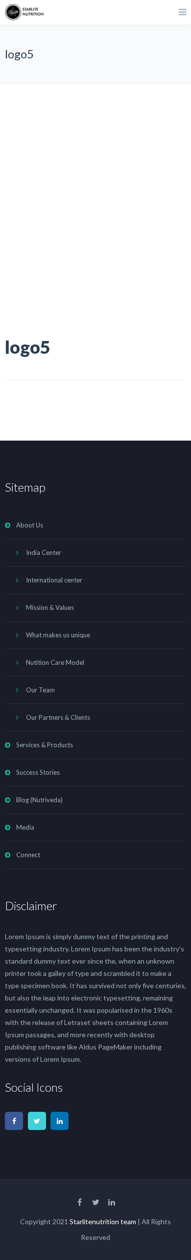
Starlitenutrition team (103, 1221)
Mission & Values (50, 607)
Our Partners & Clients (58, 717)
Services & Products (44, 745)
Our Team (40, 690)
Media (25, 827)
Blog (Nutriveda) (39, 800)
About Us (29, 525)
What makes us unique (58, 635)
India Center (43, 552)
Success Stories (38, 772)
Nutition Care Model (55, 662)
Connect (28, 855)
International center (54, 580)
